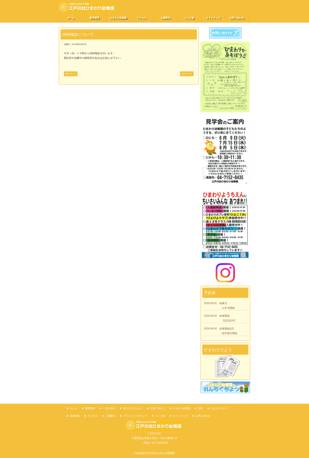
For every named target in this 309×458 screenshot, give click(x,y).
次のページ (187, 74)
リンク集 (189, 17)
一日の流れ (109, 408)
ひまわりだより (219, 408)
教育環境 (94, 17)
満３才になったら (132, 408)
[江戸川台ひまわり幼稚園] (87, 3)
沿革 (200, 408)
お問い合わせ (236, 17)
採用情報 (75, 415)
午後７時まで (157, 408)
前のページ (71, 74)
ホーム (70, 17)
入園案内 (165, 17)
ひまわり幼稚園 (118, 17)
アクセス (142, 17)
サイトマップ (213, 17)
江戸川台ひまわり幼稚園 (160, 453)
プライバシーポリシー (135, 415)
